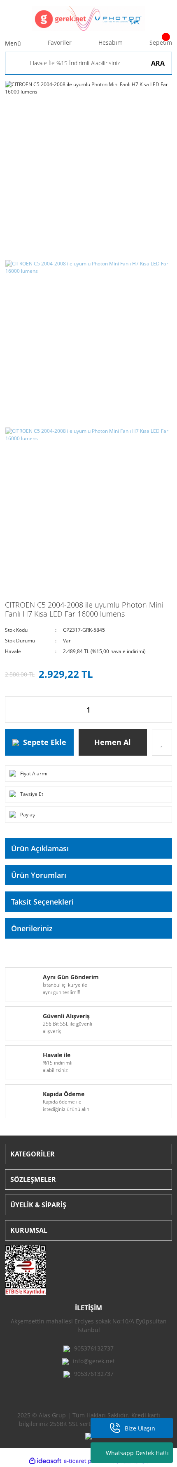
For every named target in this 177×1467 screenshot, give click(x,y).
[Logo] (88, 18)
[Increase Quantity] (165, 709)
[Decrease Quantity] (11, 709)
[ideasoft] (45, 1461)
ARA (158, 63)
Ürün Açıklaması (40, 848)
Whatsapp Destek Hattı (137, 1453)
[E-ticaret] (87, 1461)
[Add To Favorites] (162, 742)
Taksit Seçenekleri (42, 902)
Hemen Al (112, 742)
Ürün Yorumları (38, 875)
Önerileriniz (32, 928)
